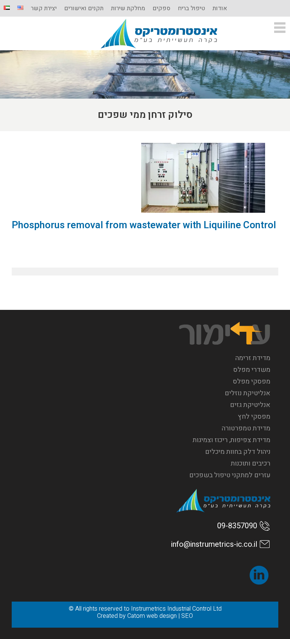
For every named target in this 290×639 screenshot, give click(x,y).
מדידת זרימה (252, 358)
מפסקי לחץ (254, 417)
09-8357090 (237, 525)
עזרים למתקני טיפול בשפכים (229, 475)
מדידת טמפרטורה (246, 428)
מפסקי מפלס (251, 381)
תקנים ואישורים (83, 8)
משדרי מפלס (251, 370)
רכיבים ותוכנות (250, 463)
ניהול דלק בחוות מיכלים (237, 452)
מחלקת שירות (128, 8)
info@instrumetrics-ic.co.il (214, 544)
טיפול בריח (191, 8)
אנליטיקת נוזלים (247, 393)
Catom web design (152, 615)
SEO (187, 615)
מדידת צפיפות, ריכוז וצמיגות (231, 440)
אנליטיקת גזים (250, 405)
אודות (220, 8)
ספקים (161, 8)
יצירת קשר (44, 8)
